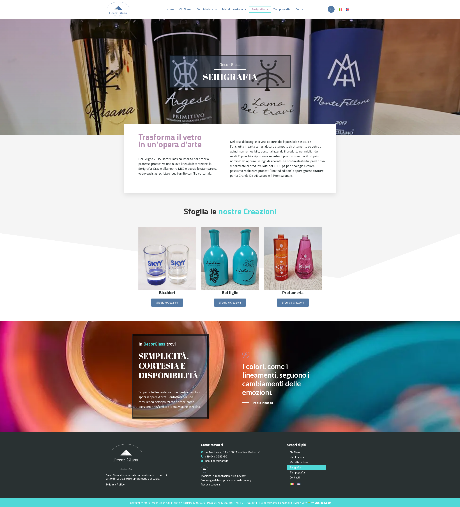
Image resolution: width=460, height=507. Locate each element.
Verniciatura (205, 9)
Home (170, 9)
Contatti (301, 9)
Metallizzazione (232, 9)
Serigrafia (258, 9)
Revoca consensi (211, 484)
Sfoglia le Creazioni (167, 303)
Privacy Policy (115, 484)
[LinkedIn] (331, 9)
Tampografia (282, 9)
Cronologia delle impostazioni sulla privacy (226, 480)
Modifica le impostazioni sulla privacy (223, 476)
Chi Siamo (185, 9)
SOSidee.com (323, 503)
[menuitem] (340, 9)
